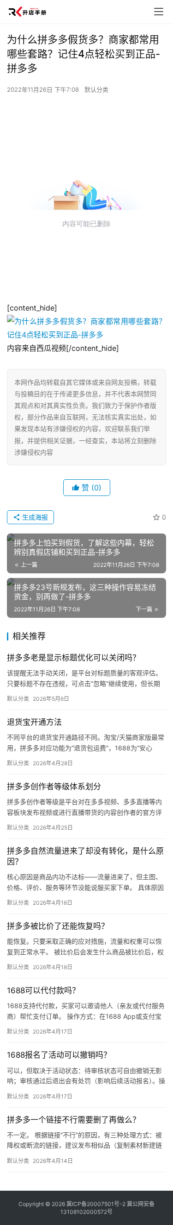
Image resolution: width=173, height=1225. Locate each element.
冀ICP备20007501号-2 (95, 1203)
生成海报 (34, 517)
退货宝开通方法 (34, 722)
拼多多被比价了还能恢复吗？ (58, 926)
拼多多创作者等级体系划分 (54, 786)
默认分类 (96, 89)
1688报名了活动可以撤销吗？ (59, 1055)
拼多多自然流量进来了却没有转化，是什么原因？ (85, 856)
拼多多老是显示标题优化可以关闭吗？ (73, 657)
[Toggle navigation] (158, 11)
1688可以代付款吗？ (43, 990)
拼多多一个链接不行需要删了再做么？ (73, 1119)
